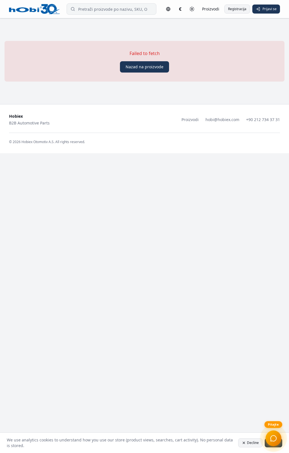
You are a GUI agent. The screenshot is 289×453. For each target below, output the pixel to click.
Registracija (237, 8)
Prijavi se (269, 8)
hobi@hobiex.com (222, 119)
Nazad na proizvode (144, 66)
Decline (253, 442)
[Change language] (168, 9)
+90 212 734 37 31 (263, 119)
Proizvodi (210, 9)
